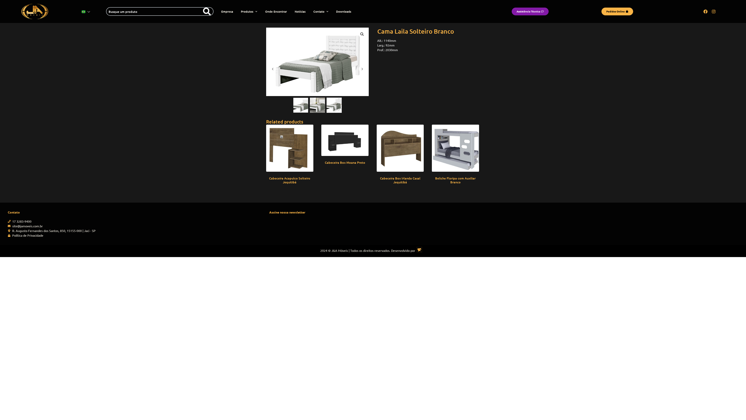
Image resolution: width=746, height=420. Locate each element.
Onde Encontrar (276, 11)
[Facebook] (706, 11)
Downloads (343, 11)
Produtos (247, 11)
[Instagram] (714, 11)
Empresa (227, 11)
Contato (318, 11)
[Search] (207, 11)
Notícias (300, 11)
